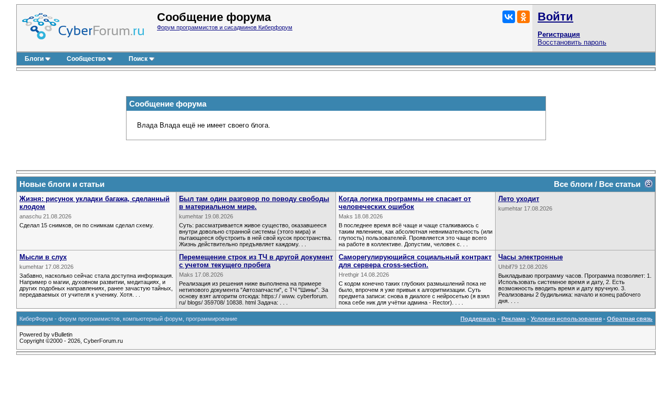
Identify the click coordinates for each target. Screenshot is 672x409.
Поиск (138, 58)
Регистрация (559, 34)
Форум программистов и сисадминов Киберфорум (224, 27)
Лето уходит (518, 199)
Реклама (513, 319)
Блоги (34, 58)
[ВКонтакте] (508, 17)
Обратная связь (630, 319)
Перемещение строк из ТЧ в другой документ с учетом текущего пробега (256, 261)
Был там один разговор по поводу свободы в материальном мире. (254, 203)
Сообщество (86, 58)
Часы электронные (530, 257)
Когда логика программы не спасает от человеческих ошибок (405, 203)
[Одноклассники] (523, 17)
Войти (555, 16)
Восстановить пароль (572, 42)
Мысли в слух (43, 257)
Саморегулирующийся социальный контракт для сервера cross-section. (415, 261)
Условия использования (566, 319)
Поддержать (478, 319)
